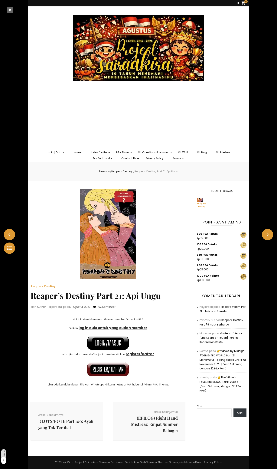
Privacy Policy (154, 158)
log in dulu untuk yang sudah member (113, 327)
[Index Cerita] (9, 248)
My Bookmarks (102, 158)
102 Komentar (107, 307)
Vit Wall (183, 152)
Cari (199, 406)
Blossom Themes (157, 462)
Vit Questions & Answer (153, 152)
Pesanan (178, 158)
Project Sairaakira (86, 462)
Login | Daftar (55, 152)
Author (41, 307)
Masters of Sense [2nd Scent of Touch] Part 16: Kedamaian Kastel (221, 338)
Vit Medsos (223, 152)
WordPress (196, 462)
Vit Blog (202, 152)
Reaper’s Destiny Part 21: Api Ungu (202, 204)
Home (78, 152)
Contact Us (128, 158)
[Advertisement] (138, 120)
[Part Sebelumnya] (9, 234)
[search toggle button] (238, 3)
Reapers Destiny (43, 286)
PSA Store (122, 152)
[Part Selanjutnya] (267, 234)
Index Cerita (99, 152)
